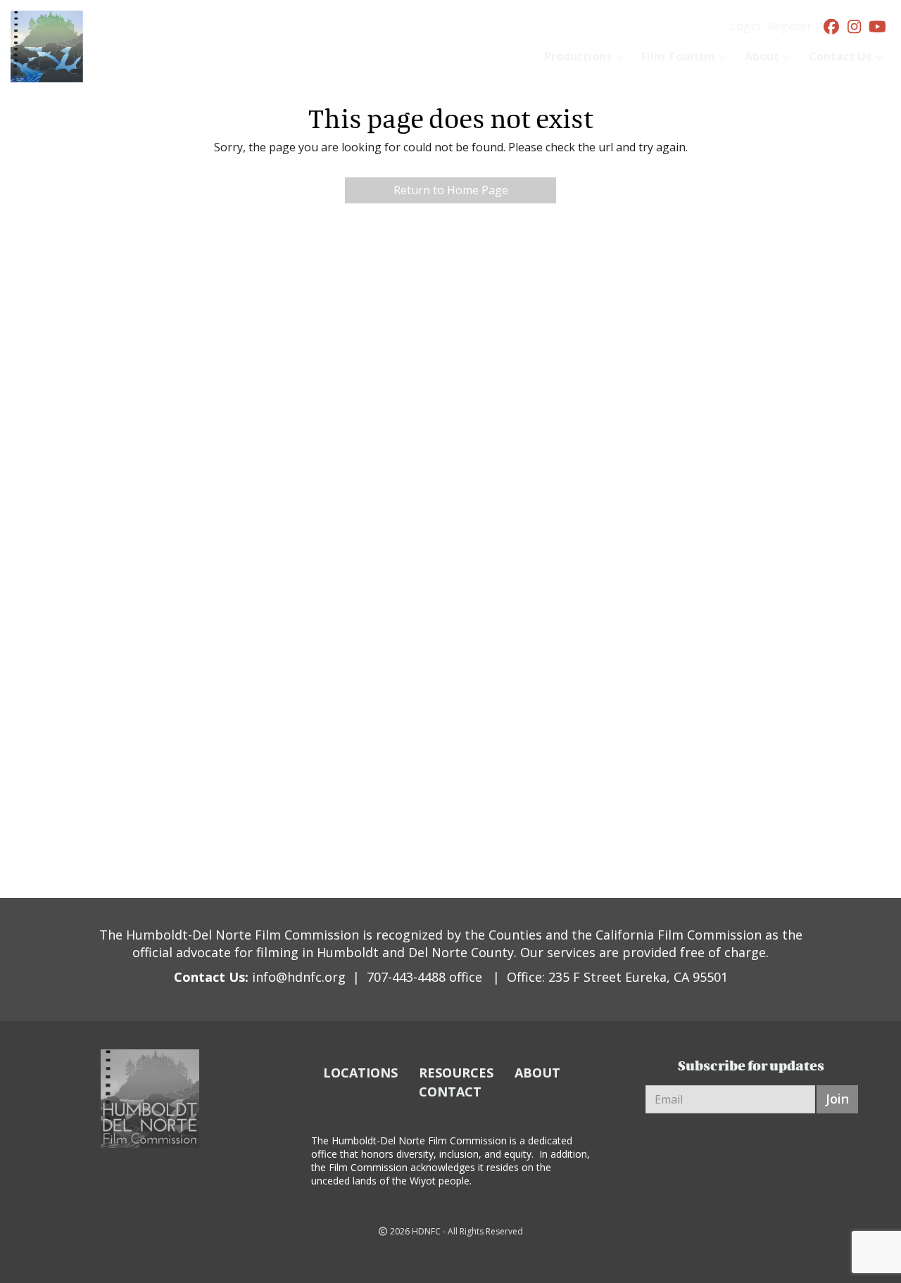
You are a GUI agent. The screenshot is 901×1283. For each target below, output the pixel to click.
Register (789, 26)
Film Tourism (678, 56)
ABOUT (537, 1072)
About (762, 56)
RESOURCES (456, 1072)
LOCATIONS (360, 1072)
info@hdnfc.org (299, 976)
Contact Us (840, 56)
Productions (578, 56)
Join (837, 1098)
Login (745, 26)
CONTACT (450, 1091)
